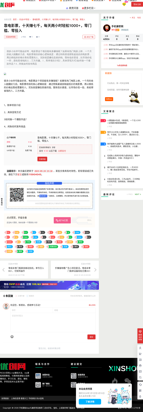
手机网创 (32, 398)
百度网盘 (42, 159)
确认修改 (92, 305)
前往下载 (90, 37)
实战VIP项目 (24, 19)
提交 (91, 337)
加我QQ (109, 99)
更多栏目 (89, 8)
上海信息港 (15, 398)
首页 (15, 19)
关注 (133, 18)
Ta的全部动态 (122, 65)
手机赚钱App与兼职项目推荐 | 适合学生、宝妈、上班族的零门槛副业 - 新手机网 (51, 408)
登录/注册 (137, 4)
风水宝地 (40, 398)
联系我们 (43, 196)
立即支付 (62, 151)
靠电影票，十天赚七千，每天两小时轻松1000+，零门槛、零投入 (58, 19)
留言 (19, 174)
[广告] (49, 285)
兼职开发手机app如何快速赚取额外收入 (121, 49)
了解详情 (89, 401)
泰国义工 (24, 398)
